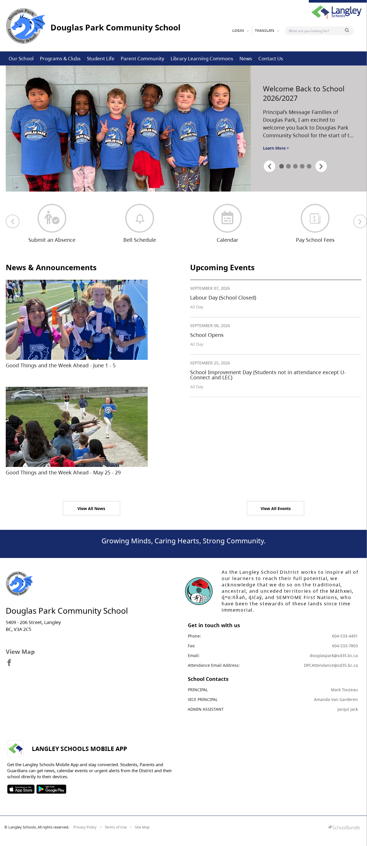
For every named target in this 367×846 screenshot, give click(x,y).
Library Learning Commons (202, 58)
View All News (91, 508)
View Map (20, 652)
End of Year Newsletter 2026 (301, 93)
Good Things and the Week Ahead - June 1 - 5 (61, 365)
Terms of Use (116, 827)
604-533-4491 (345, 636)
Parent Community (142, 58)
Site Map (142, 827)
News (245, 58)
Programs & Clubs (60, 58)
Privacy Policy (85, 827)
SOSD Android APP (51, 789)
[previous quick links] (12, 221)
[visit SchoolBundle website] (344, 828)
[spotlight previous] (269, 166)
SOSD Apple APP (21, 789)
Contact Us (270, 58)
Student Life (100, 58)
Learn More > (276, 148)
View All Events (276, 508)
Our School (21, 58)
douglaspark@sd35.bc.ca (334, 655)
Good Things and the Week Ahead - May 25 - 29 (63, 472)
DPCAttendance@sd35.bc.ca (331, 665)
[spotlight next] (321, 166)
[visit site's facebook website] (9, 663)
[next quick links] (360, 221)
